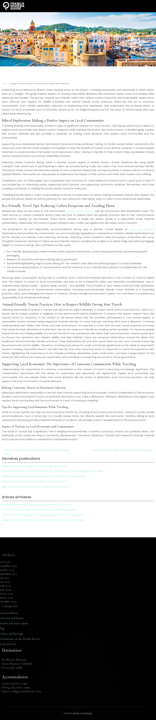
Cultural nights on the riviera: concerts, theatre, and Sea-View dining (42, 520)
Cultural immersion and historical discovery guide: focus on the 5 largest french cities (52, 471)
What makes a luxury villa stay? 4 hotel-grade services (34, 466)
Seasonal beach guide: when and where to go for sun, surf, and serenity (44, 476)
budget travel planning (80, 211)
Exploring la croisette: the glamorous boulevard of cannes (36, 504)
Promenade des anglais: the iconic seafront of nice (121, 450)
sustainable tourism (141, 229)
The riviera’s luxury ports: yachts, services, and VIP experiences (39, 509)
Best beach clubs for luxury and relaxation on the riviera (35, 486)
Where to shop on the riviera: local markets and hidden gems (37, 452)
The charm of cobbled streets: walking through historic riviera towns (43, 515)
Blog (7, 83)
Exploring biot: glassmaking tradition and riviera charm (34, 481)
